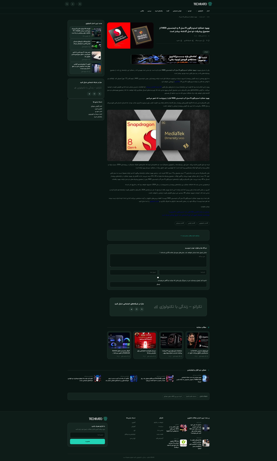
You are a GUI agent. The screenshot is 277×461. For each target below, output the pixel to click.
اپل (134, 430)
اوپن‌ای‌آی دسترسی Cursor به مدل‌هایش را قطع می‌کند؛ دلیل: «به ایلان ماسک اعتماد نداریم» (197, 353)
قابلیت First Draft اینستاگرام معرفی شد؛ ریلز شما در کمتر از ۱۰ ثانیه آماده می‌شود (153, 380)
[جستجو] (67, 4)
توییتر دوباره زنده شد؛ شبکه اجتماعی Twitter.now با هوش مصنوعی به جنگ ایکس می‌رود (188, 380)
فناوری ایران (98, 109)
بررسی (149, 11)
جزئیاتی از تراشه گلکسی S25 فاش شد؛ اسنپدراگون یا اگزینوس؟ (189, 212)
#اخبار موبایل (180, 223)
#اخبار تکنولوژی (203, 223)
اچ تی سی (132, 438)
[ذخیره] (189, 335)
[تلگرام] (131, 309)
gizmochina (194, 90)
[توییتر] (142, 309)
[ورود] (80, 4)
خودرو (190, 11)
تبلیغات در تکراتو (158, 422)
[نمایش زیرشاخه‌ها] (196, 11)
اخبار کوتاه (202, 17)
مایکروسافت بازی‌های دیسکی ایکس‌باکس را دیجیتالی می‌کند (81, 42)
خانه (208, 17)
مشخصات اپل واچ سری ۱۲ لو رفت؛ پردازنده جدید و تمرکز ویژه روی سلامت (172, 353)
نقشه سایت (160, 434)
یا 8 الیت (177, 82)
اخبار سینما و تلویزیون (95, 114)
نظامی (142, 11)
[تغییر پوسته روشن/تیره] (73, 4)
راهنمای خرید (159, 11)
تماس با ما (160, 430)
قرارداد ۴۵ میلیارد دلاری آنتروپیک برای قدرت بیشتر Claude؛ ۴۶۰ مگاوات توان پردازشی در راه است (81, 31)
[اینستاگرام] (136, 309)
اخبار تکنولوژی (154, 201)
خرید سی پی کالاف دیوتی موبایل (173, 396)
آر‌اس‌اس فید (159, 438)
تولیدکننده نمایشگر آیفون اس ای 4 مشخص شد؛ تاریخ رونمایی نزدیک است (185, 215)
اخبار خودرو (98, 111)
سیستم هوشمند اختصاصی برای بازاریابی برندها (146, 352)
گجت (167, 11)
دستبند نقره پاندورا (191, 396)
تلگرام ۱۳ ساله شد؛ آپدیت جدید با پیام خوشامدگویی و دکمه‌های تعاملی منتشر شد (117, 380)
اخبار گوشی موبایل (96, 106)
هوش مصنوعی (177, 11)
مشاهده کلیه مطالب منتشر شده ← (190, 236)
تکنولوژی (200, 11)
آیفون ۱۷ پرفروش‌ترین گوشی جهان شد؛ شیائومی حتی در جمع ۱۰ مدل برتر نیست (81, 66)
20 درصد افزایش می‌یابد (153, 87)
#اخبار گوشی (191, 223)
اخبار (208, 11)
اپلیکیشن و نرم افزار (130, 434)
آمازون (133, 422)
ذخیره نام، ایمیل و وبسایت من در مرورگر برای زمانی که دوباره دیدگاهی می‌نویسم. (182, 280)
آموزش (133, 426)
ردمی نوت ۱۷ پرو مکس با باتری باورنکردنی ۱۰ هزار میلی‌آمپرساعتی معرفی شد (80, 54)
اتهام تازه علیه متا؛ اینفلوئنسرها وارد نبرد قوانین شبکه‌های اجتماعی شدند (80, 380)
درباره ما (161, 426)
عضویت (87, 441)
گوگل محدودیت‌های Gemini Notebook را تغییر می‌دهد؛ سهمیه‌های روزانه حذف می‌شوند (120, 353)
